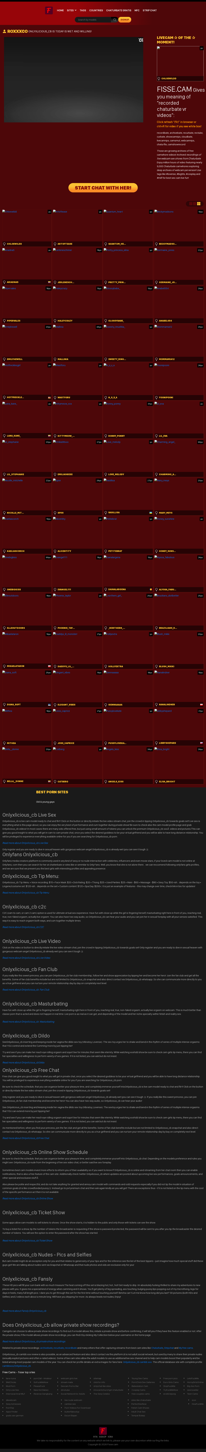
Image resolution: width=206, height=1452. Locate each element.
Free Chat (25, 1138)
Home (60, 10)
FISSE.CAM (174, 89)
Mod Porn (10, 1386)
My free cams (186, 1347)
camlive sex (70, 1404)
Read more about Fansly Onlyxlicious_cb (24, 1310)
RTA (95, 1436)
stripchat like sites (102, 1386)
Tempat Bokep (138, 1415)
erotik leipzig (169, 1393)
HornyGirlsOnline (195, 1382)
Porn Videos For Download (77, 1407)
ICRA (110, 1436)
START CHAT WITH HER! (103, 188)
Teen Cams (192, 1393)
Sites (70, 10)
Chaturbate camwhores (176, 166)
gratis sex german (14, 1415)
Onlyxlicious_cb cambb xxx (137, 1362)
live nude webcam (73, 1400)
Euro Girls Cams (171, 1382)
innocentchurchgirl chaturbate (108, 1390)
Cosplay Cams (138, 1390)
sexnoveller (193, 1390)
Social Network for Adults (73, 1393)
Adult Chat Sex (138, 1411)
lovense (172, 173)
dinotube (65, 1390)
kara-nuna (11, 1378)
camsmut (175, 140)
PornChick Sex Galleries (143, 1382)
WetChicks (11, 1382)
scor (194, 1400)
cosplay (191, 173)
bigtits (181, 173)
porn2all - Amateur (43, 1378)
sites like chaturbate (141, 1400)
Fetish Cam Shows (140, 1407)
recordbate (163, 132)
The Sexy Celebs (102, 1393)
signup (125, 19)
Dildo (23, 1062)
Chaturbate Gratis (118, 10)
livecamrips (163, 140)
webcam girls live (69, 1378)
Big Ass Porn (193, 1386)
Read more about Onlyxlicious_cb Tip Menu (25, 892)
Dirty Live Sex (12, 1390)
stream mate (67, 1382)
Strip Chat (150, 10)
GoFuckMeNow (41, 1382)
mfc (137, 10)
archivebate (176, 132)
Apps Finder (12, 1411)
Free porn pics (170, 1378)
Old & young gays (45, 801)
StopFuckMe (169, 1386)
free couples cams (141, 1393)
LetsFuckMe (193, 1378)
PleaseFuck (39, 1386)
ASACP (102, 1436)
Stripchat (169, 1347)
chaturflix (162, 144)
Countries (96, 10)
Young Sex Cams (140, 1378)
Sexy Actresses (13, 1404)
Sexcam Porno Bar (70, 1386)
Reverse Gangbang (43, 1393)
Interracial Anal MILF (15, 1393)
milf (160, 177)
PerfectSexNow (138, 1404)
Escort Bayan (71, 1415)
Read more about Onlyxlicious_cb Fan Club (25, 989)
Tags (83, 10)
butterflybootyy (72, 1411)
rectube (198, 132)
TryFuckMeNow (170, 1390)
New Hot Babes (41, 1390)
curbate (161, 136)
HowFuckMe (198, 1404)
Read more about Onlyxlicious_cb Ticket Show (27, 1240)
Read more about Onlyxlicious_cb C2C (23, 927)
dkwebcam (11, 1400)
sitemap (97, 1378)
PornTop (10, 1407)
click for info (99, 1382)
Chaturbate (157, 1347)
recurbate (188, 132)
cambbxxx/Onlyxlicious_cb (16, 1365)
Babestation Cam (140, 1386)
